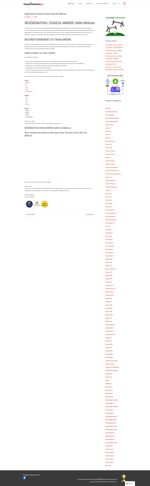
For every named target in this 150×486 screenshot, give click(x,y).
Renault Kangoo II (109, 403)
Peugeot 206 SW (109, 295)
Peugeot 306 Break (110, 325)
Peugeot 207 (108, 302)
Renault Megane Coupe (111, 429)
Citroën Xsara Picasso (111, 220)
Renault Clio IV (109, 393)
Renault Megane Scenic (111, 442)
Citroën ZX (108, 226)
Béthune (49, 182)
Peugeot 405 (108, 347)
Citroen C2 (108, 134)
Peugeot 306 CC (109, 328)
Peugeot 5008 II (109, 354)
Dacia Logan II (109, 239)
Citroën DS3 (108, 193)
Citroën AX (108, 108)
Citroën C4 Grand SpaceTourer (113, 174)
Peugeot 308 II (109, 344)
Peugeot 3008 (108, 311)
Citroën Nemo (108, 203)
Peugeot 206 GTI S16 (110, 288)
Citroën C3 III (108, 148)
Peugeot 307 (108, 338)
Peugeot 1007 (108, 262)
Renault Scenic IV (109, 456)
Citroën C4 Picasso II (110, 184)
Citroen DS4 (108, 197)
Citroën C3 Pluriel (109, 154)
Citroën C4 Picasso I (110, 180)
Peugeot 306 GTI (109, 331)
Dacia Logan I (108, 236)
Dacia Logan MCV (109, 246)
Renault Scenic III (109, 452)
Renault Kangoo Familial (111, 400)
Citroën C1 (108, 128)
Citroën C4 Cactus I (110, 161)
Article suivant (90, 214)
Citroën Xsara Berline (110, 213)
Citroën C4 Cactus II (110, 164)
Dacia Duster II (109, 233)
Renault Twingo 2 (109, 459)
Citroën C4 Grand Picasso (111, 167)
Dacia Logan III (109, 243)
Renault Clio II (108, 387)
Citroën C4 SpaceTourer (111, 187)
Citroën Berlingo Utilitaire (111, 121)
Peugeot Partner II (109, 364)
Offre (80, 3)
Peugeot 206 (108, 282)
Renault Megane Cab (110, 423)
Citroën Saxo (108, 207)
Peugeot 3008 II (109, 315)
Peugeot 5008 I (109, 351)
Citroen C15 (108, 131)
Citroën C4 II (108, 177)
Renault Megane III (110, 436)
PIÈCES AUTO (108, 377)
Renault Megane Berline (111, 416)
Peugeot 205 (108, 279)
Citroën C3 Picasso (110, 151)
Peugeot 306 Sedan (110, 334)
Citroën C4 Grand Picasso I (112, 170)
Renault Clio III (109, 390)
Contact (114, 3)
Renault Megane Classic (111, 426)
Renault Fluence (109, 397)
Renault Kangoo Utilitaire (111, 406)
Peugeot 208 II (109, 308)
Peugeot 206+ (108, 298)
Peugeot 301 (108, 318)
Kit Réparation (108, 259)
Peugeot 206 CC (109, 285)
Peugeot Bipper (109, 357)
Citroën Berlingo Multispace (112, 118)
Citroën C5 (108, 190)
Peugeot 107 (108, 272)
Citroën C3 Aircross (110, 141)
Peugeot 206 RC (109, 292)
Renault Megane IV (110, 439)
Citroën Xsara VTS (110, 223)
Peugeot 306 (108, 321)
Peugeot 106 (108, 265)
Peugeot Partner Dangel (111, 361)
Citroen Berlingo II (109, 115)
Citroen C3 (108, 138)
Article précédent (30, 214)
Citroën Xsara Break (110, 216)
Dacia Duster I (108, 229)
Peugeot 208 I (108, 305)
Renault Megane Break (111, 419)
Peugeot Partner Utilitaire (111, 370)
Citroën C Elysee (109, 125)
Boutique (72, 3)
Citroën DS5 (108, 200)
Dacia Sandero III (109, 256)
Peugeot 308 (108, 341)
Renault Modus (109, 446)
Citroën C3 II (108, 144)
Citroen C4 (108, 157)
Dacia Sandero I (109, 249)
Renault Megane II (109, 433)
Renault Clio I (108, 383)
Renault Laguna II (109, 413)
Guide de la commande (102, 3)
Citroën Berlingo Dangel (111, 111)
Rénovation (108, 465)
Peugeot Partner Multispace (112, 367)
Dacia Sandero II (109, 252)
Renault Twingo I (109, 462)
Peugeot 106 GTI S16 (110, 269)
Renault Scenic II (109, 449)
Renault (107, 380)
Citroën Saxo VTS (109, 210)
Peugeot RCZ (108, 374)
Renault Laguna (109, 410)
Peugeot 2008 (108, 275)
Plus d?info (89, 3)
